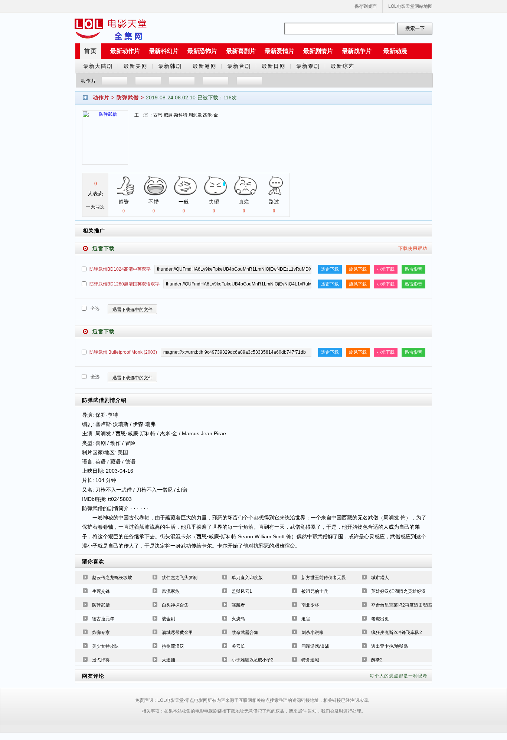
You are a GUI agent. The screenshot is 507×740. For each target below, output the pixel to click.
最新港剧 (204, 66)
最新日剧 (273, 66)
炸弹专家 (101, 632)
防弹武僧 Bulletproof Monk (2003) (123, 352)
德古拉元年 (103, 618)
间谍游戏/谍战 (315, 646)
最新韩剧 (170, 66)
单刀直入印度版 (247, 577)
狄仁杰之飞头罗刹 (179, 577)
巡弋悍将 (101, 660)
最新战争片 (357, 51)
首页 (90, 51)
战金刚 (168, 618)
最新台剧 (239, 66)
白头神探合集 (175, 605)
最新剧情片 (318, 51)
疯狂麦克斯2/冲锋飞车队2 (396, 632)
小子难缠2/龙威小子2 (253, 660)
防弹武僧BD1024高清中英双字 (120, 269)
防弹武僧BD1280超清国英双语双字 (124, 284)
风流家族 (171, 591)
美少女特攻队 (105, 646)
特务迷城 (310, 660)
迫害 (305, 618)
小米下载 (386, 269)
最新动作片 (125, 51)
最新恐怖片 (202, 51)
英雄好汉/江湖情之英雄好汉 (398, 591)
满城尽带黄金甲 (177, 632)
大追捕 (168, 660)
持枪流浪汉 (173, 646)
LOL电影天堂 (111, 28)
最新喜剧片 (241, 51)
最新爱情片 (279, 51)
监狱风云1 (242, 591)
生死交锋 (101, 591)
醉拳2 (377, 660)
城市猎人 (380, 577)
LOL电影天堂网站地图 (410, 6)
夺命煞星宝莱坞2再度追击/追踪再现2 (407, 605)
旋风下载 (358, 269)
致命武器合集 (245, 632)
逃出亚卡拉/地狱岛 (389, 646)
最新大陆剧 (98, 66)
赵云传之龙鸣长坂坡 (112, 577)
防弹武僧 (128, 97)
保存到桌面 (365, 6)
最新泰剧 (308, 66)
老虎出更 (380, 618)
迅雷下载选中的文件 (132, 309)
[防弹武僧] (105, 142)
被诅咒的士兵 (314, 591)
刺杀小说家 (312, 632)
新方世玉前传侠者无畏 (323, 577)
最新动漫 (395, 51)
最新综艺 (342, 66)
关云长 (238, 646)
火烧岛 (238, 618)
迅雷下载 (330, 269)
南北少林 (310, 605)
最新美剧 (135, 66)
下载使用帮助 (412, 248)
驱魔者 (238, 605)
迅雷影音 (413, 269)
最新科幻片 (164, 51)
